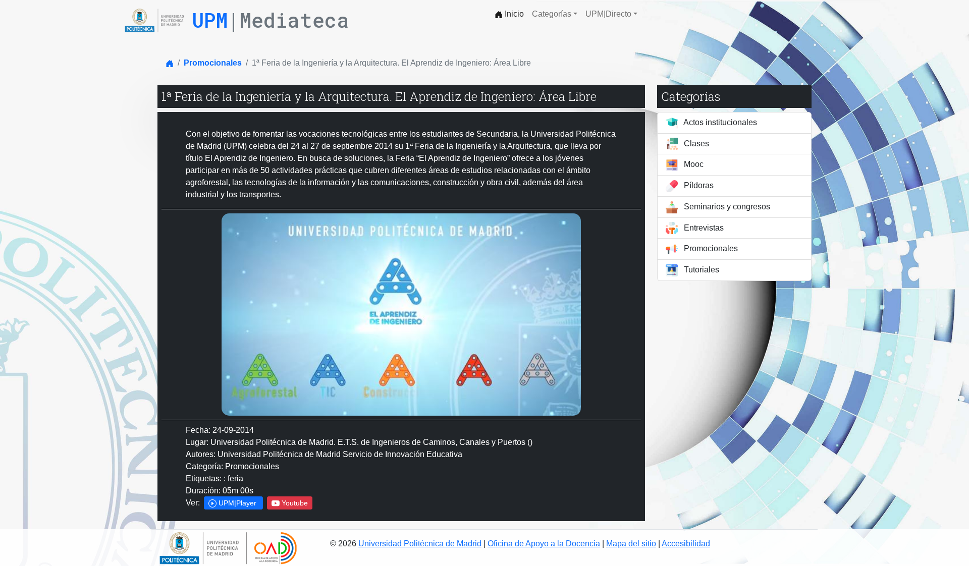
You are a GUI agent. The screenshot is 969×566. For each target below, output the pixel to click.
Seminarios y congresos (726, 206)
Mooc (693, 164)
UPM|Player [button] (237, 503)
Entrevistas (703, 227)
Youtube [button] (294, 503)
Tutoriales (700, 269)
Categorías (551, 14)
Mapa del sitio (631, 543)
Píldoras (698, 185)
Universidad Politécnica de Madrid (419, 543)
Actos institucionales (719, 122)
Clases (695, 143)
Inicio (513, 14)
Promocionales (213, 63)
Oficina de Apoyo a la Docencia (544, 543)
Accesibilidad (686, 543)
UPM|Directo (608, 14)
